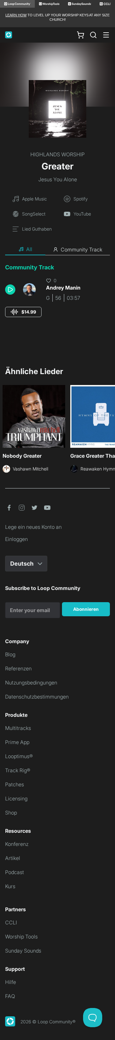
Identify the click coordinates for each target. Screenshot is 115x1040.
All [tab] (29, 249)
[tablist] (57, 249)
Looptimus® (19, 756)
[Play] (10, 289)
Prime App (17, 742)
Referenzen (18, 668)
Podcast (14, 872)
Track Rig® (17, 770)
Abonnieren (86, 609)
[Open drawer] (106, 35)
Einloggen (16, 539)
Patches (14, 784)
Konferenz (16, 844)
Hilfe (10, 982)
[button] (11, 289)
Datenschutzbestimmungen (37, 696)
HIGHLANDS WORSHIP (57, 154)
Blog (10, 654)
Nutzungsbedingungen (31, 682)
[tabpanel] (57, 296)
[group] (23, 312)
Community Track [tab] (81, 249)
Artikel (12, 858)
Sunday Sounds (23, 950)
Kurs (10, 886)
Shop (11, 812)
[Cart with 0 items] (80, 34)
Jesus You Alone (57, 179)
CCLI (11, 922)
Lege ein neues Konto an (33, 527)
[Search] (93, 35)
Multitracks (18, 728)
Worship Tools (21, 936)
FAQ (10, 996)
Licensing (16, 798)
